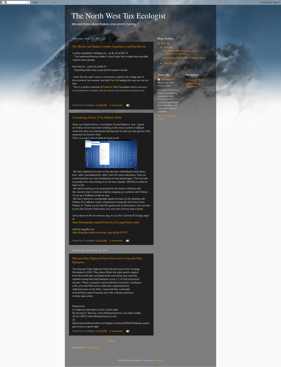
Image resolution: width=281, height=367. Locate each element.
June (166, 47)
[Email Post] (127, 105)
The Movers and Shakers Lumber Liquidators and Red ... (180, 52)
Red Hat (114, 80)
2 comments (116, 240)
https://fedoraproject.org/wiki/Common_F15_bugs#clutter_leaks (105, 222)
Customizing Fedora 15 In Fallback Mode (97, 117)
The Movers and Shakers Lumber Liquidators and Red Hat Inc (109, 46)
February (169, 63)
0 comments (116, 105)
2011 (164, 43)
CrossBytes (167, 79)
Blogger (159, 360)
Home (111, 341)
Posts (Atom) (93, 347)
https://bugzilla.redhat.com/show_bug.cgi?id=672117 (100, 232)
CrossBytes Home (195, 80)
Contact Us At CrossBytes (193, 85)
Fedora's (107, 87)
